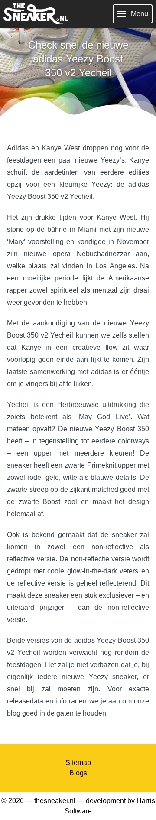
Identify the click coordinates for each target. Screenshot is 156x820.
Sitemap (78, 762)
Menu (139, 13)
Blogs (78, 773)
